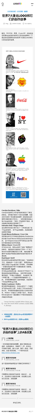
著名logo (8, 305)
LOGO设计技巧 (11, 11)
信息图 (26, 11)
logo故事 (17, 301)
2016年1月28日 (16, 23)
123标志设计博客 (12, 411)
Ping (7, 23)
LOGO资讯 (20, 11)
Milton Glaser (25, 301)
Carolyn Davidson (9, 301)
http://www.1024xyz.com (11, 353)
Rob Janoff (11, 303)
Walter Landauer (19, 303)
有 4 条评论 (28, 23)
